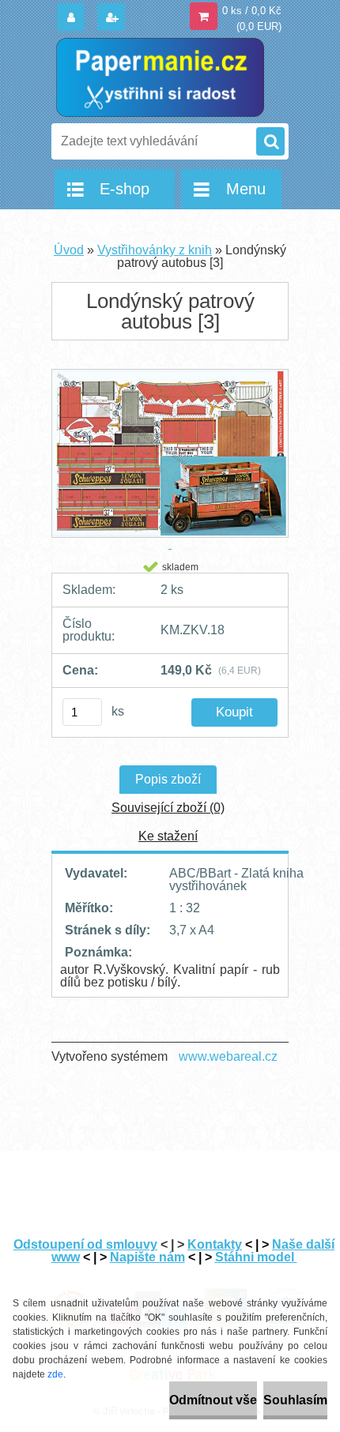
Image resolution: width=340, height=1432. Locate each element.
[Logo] (160, 77)
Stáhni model (256, 1257)
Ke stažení (168, 836)
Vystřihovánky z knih (154, 250)
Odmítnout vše (213, 1400)
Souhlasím (295, 1400)
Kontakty (214, 1244)
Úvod (69, 250)
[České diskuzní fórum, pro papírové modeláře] (224, 1282)
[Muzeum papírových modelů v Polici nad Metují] (286, 1282)
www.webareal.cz (228, 1056)
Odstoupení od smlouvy (85, 1244)
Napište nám (147, 1257)
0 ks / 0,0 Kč (251, 11)
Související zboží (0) (168, 807)
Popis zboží (168, 779)
